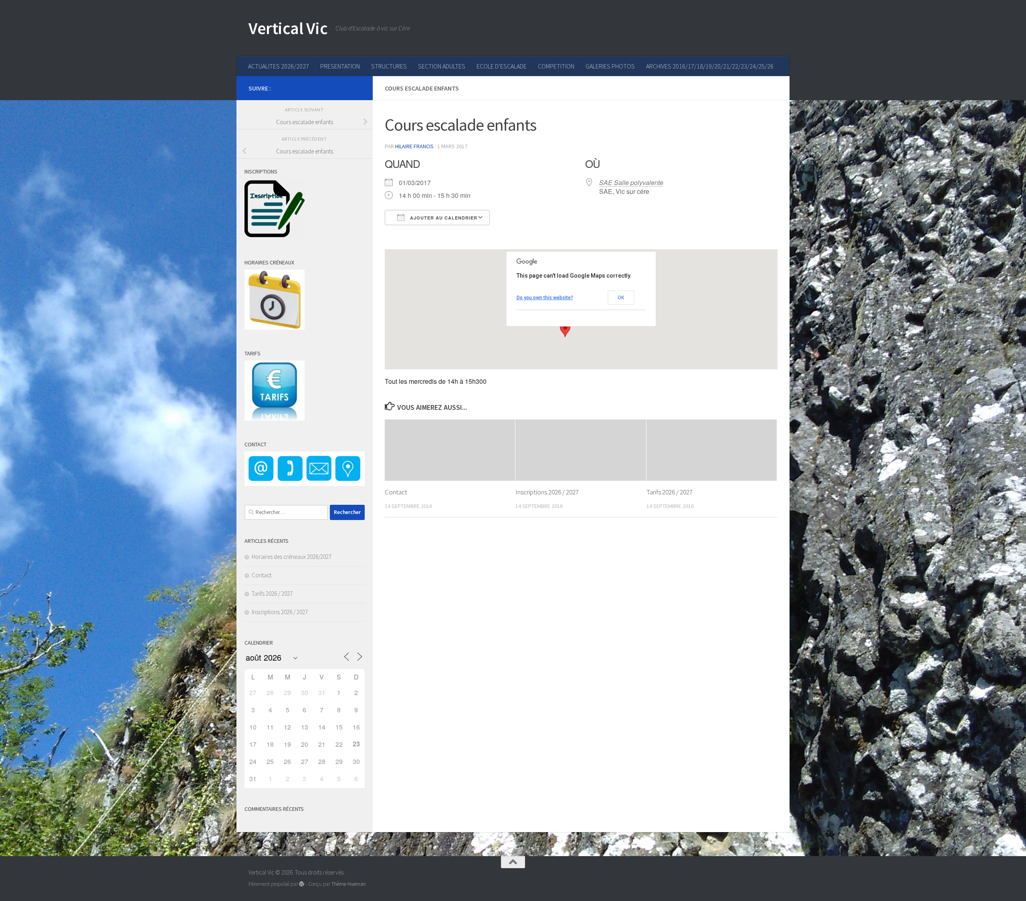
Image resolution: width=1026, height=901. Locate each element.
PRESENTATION (340, 66)
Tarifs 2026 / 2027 (669, 492)
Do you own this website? (545, 297)
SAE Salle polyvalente (631, 182)
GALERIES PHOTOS (610, 66)
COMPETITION (556, 66)
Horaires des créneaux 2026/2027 (291, 556)
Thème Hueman (348, 884)
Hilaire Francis (414, 146)
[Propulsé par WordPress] (301, 884)
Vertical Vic (287, 28)
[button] (565, 329)
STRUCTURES (389, 66)
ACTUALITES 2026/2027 (278, 66)
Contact (396, 492)
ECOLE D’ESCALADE (502, 66)
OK (621, 297)
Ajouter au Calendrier (442, 218)
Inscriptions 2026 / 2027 (547, 492)
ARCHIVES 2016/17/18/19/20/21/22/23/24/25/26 (710, 66)
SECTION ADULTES (441, 66)
